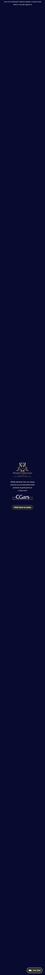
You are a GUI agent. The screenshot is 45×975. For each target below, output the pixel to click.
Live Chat (36, 970)
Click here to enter (22, 507)
